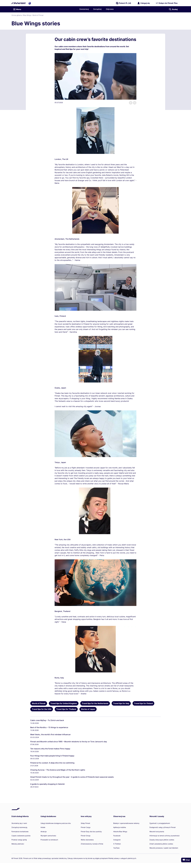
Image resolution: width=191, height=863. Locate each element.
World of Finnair (38, 15)
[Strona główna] (18, 3)
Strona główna (16, 15)
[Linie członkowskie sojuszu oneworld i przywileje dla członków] (29, 3)
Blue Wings (27, 15)
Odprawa (110, 9)
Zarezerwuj (84, 9)
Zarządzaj (97, 9)
